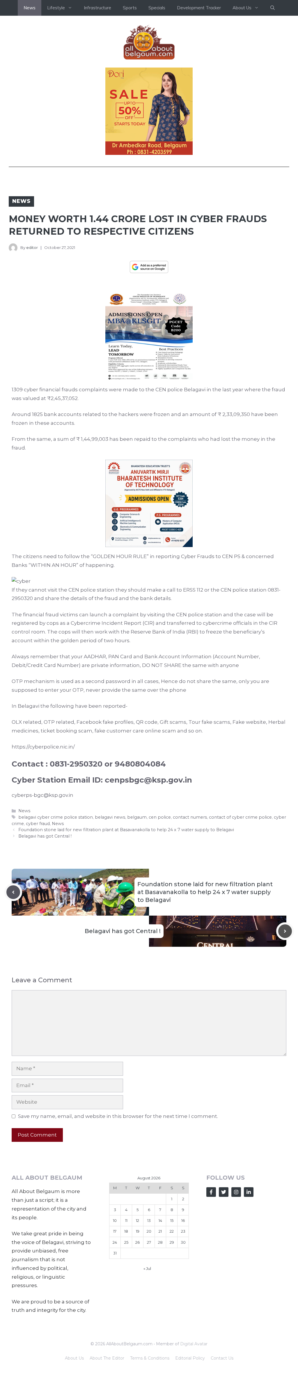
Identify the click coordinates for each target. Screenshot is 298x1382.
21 (160, 1231)
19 (137, 1231)
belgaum (137, 817)
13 (149, 1220)
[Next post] (285, 931)
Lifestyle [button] (56, 7)
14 (160, 1220)
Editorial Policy (190, 1358)
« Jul (147, 1268)
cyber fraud (38, 823)
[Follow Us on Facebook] (211, 1192)
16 (183, 1220)
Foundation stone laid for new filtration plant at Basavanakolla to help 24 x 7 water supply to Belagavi (126, 829)
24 (115, 1242)
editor (32, 247)
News (30, 7)
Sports (130, 7)
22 (172, 1231)
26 (137, 1242)
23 (183, 1231)
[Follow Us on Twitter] (223, 1192)
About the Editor (107, 1358)
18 (126, 1231)
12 (137, 1220)
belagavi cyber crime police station (55, 817)
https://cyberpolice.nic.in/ (43, 747)
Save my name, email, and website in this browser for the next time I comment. (118, 1116)
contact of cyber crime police (240, 817)
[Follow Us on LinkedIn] (248, 1192)
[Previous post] (13, 892)
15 (171, 1220)
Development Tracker (199, 7)
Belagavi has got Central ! (45, 836)
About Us (74, 1358)
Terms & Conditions (149, 1358)
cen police (160, 817)
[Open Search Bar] (273, 8)
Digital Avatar (193, 1343)
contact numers (190, 817)
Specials (156, 7)
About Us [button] (242, 7)
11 (126, 1220)
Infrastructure (97, 7)
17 (114, 1231)
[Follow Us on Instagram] (236, 1192)
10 (115, 1220)
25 (126, 1242)
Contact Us (222, 1358)
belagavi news (110, 817)
